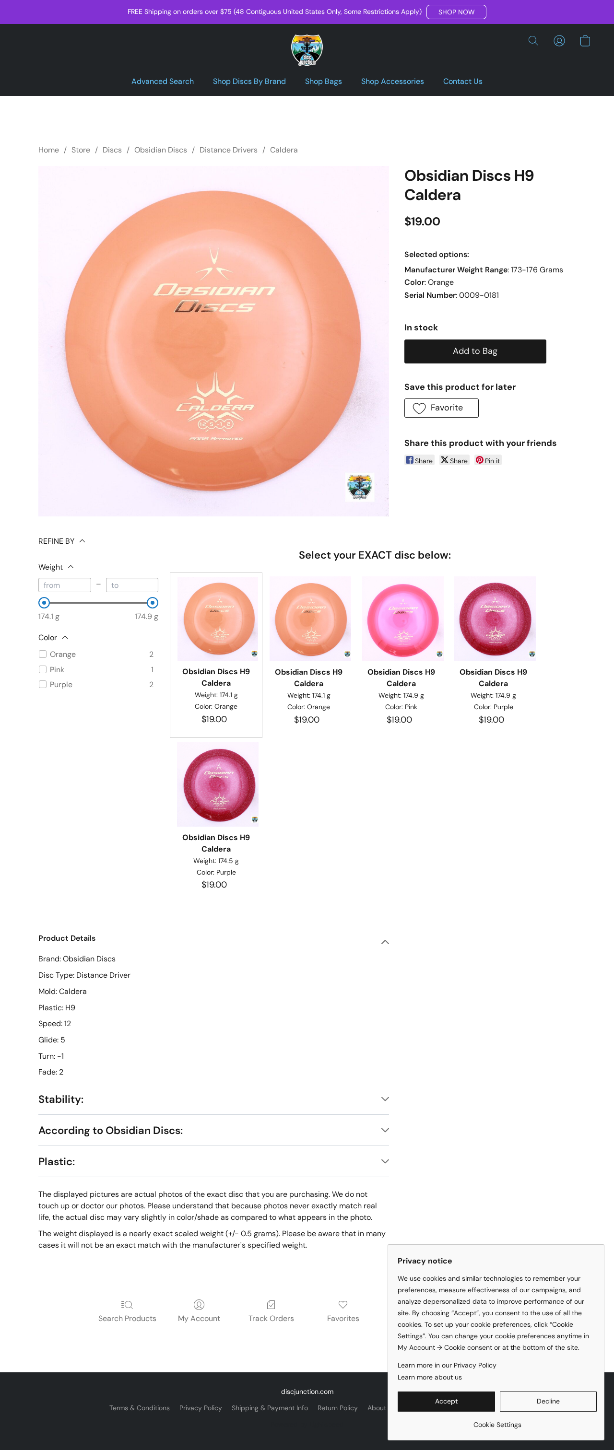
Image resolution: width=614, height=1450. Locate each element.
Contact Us (463, 81)
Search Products (127, 1318)
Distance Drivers (229, 150)
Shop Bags (323, 81)
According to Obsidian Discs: (110, 1130)
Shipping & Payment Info (270, 1407)
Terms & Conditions (139, 1407)
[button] (456, 12)
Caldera (284, 150)
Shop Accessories (392, 81)
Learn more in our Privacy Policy (447, 1365)
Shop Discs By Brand (249, 81)
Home (48, 150)
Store (80, 150)
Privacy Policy (200, 1407)
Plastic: (56, 1162)
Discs (112, 150)
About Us (381, 1407)
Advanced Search (162, 81)
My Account (199, 1318)
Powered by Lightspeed (307, 1424)
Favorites (343, 1318)
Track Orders (271, 1318)
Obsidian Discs (160, 150)
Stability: (60, 1099)
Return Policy (338, 1407)
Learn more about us (430, 1377)
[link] (497, 1421)
